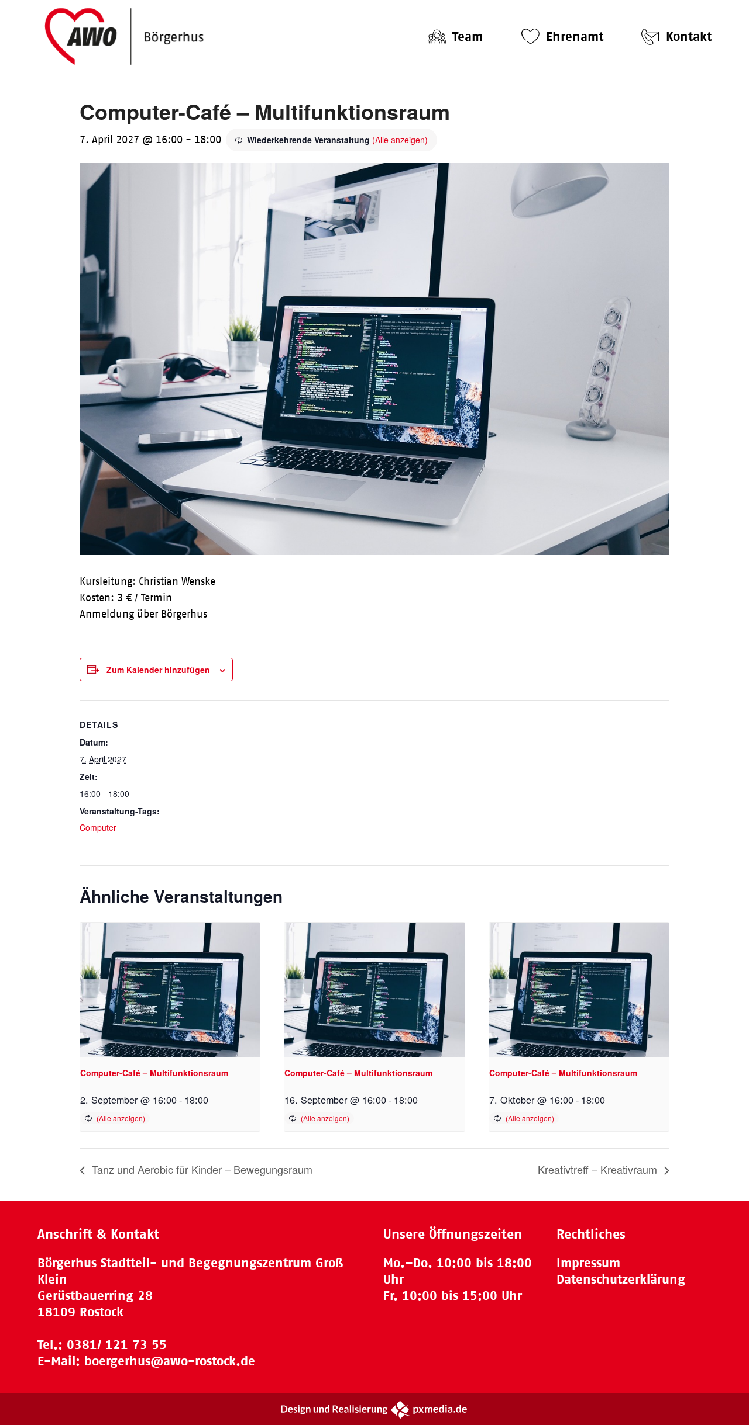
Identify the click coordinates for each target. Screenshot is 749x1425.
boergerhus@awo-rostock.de (169, 1361)
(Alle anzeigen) (400, 139)
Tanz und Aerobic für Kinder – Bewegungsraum (200, 1169)
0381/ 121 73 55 (117, 1344)
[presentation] (170, 990)
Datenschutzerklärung (620, 1279)
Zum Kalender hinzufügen (158, 669)
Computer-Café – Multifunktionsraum (154, 1073)
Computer (98, 827)
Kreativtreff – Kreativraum (599, 1169)
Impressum (588, 1263)
